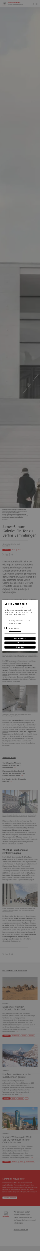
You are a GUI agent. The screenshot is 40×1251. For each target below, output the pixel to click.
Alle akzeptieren (20, 638)
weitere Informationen (15, 623)
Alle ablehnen (20, 647)
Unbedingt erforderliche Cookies (19, 621)
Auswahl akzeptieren (20, 643)
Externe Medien (14, 628)
